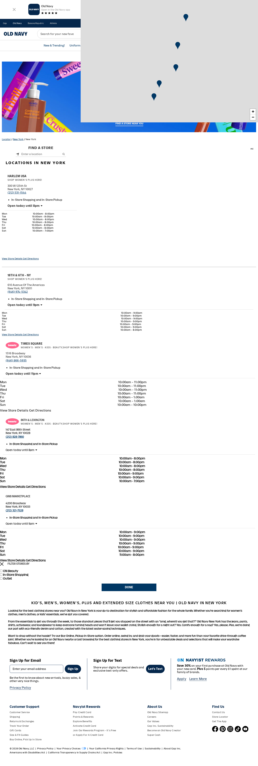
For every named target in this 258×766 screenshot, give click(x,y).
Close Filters (2, 564)
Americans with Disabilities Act (27, 752)
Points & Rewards (83, 716)
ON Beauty (10, 571)
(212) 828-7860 (15, 436)
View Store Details (12, 258)
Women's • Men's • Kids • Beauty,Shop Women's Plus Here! (59, 347)
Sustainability (153, 748)
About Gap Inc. (172, 748)
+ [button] (253, 111)
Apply (181, 679)
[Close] (14, 9)
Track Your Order (19, 725)
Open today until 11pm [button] (22, 373)
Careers (151, 716)
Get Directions (31, 258)
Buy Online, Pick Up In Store (26, 739)
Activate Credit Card (84, 725)
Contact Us (218, 712)
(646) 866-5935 (16, 360)
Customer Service (20, 712)
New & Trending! (54, 46)
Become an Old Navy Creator (164, 730)
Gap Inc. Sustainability (160, 725)
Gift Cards (15, 730)
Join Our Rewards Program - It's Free (94, 730)
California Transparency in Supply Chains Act (74, 752)
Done (129, 587)
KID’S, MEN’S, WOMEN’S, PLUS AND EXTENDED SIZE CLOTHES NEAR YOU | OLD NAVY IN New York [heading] (129, 603)
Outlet (7, 578)
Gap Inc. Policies (112, 752)
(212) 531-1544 (17, 192)
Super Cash (153, 735)
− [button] (253, 117)
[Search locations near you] (17, 154)
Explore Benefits (82, 721)
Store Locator (220, 716)
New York (18, 139)
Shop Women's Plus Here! (25, 180)
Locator (6, 139)
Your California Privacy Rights (106, 748)
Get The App (219, 721)
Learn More (198, 679)
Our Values (153, 721)
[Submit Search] (63, 154)
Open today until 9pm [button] (23, 305)
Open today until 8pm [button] (24, 205)
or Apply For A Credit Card (88, 735)
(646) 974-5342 (18, 291)
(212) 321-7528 (14, 510)
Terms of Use (134, 748)
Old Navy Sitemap (157, 712)
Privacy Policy (20, 688)
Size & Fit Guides (19, 735)
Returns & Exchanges (22, 721)
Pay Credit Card (82, 712)
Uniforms (76, 46)
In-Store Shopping (15, 575)
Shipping (15, 716)
